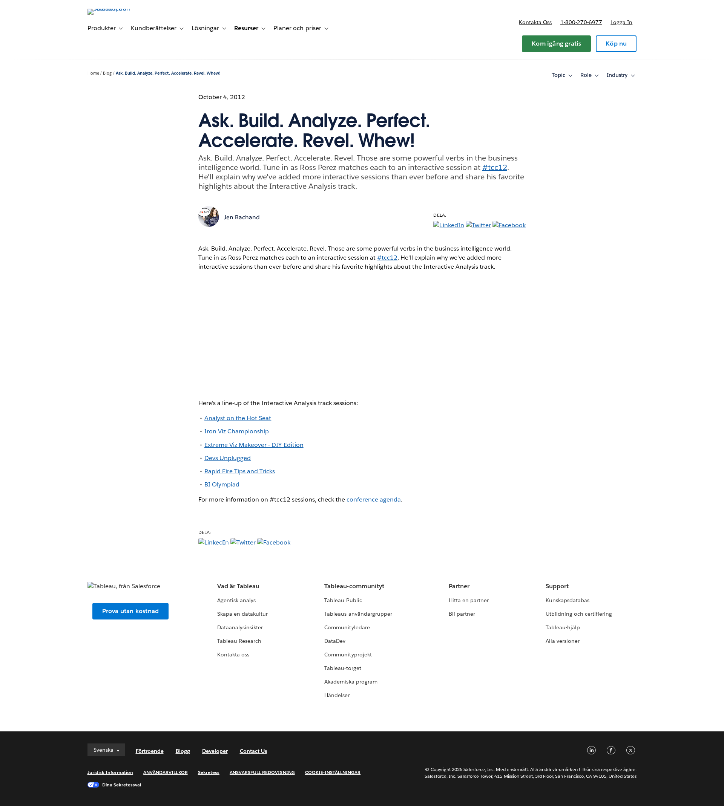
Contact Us (253, 751)
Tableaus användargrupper (358, 613)
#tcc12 (494, 167)
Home (93, 73)
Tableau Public (343, 600)
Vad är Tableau (238, 586)
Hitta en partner (469, 600)
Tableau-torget (342, 668)
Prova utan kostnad (130, 611)
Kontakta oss (535, 22)
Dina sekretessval (121, 785)
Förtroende (150, 751)
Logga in (621, 22)
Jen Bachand (242, 217)
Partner (459, 586)
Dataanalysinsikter (240, 627)
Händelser (337, 695)
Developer (215, 751)
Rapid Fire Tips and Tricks (239, 471)
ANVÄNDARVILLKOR (165, 772)
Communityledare (347, 627)
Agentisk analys (236, 600)
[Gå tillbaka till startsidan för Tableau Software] (119, 8)
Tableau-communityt (354, 586)
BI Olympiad (221, 484)
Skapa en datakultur (242, 613)
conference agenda (374, 499)
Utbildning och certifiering (579, 613)
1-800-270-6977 (581, 22)
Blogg (183, 751)
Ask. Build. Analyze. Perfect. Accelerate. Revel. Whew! (168, 73)
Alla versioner (563, 641)
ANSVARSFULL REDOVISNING (262, 772)
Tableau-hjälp (563, 627)
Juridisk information (110, 772)
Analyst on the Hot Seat (237, 418)
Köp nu (616, 43)
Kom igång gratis (556, 43)
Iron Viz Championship (236, 431)
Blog (107, 73)
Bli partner (462, 613)
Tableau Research (239, 641)
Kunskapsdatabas (567, 600)
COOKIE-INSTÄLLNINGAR (333, 772)
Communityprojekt (347, 654)
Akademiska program (350, 681)
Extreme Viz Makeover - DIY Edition (254, 445)
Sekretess (208, 772)
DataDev (334, 641)
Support (557, 586)
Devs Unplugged (227, 458)
